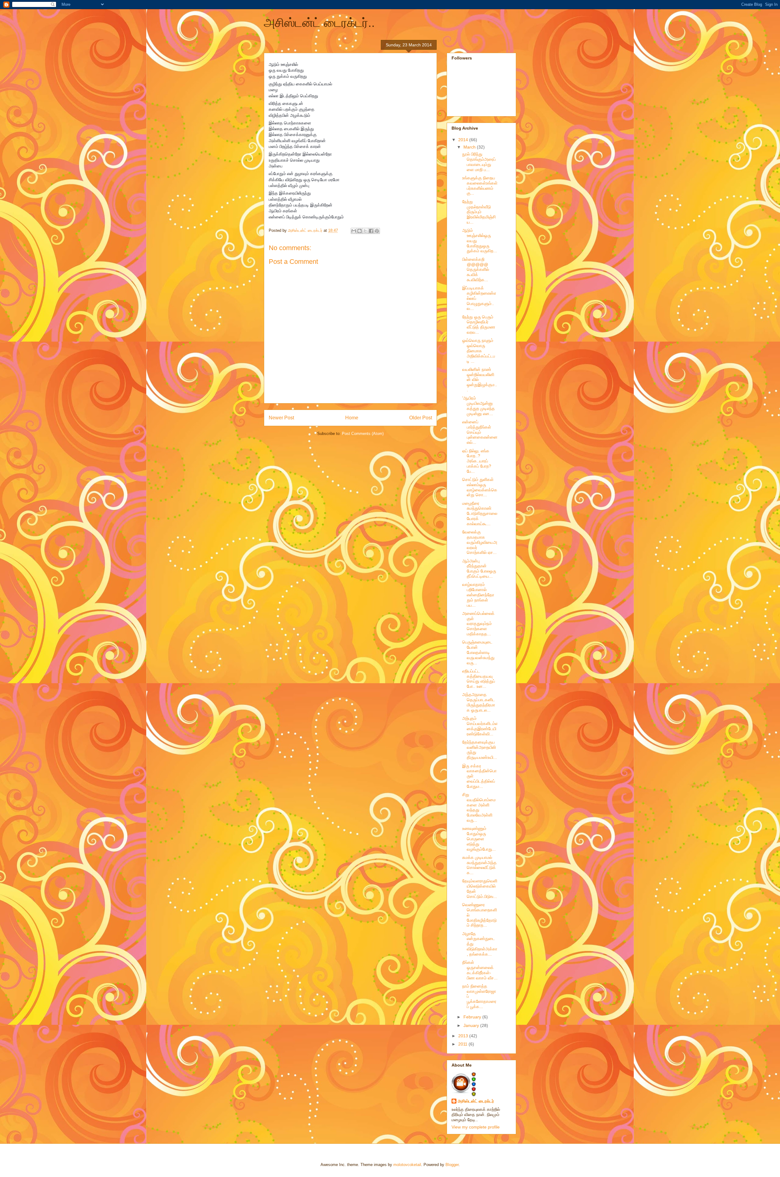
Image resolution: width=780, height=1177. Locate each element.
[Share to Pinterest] (377, 231)
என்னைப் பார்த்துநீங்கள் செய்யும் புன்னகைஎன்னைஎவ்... (480, 432)
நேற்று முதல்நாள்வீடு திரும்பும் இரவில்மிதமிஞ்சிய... (479, 211)
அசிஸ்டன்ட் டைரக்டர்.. (319, 22)
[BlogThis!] (359, 231)
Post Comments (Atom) (363, 433)
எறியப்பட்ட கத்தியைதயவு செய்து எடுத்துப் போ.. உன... (478, 679)
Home (351, 417)
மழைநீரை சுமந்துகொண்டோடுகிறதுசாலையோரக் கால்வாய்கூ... (479, 513)
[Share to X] (365, 231)
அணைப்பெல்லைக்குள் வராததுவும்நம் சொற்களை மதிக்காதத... (478, 623)
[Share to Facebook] (371, 231)
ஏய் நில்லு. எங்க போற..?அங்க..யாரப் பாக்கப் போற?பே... (476, 461)
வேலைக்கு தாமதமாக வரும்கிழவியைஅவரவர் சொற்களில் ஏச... (479, 542)
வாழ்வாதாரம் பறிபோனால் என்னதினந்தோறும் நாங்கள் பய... (478, 594)
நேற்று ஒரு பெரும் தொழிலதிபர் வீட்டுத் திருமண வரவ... (478, 324)
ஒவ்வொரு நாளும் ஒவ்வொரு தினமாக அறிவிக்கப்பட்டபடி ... (478, 350)
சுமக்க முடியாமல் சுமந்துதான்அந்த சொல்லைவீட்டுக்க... (479, 865)
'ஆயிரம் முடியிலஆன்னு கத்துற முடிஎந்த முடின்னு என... (478, 406)
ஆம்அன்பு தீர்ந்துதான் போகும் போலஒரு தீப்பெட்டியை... (479, 568)
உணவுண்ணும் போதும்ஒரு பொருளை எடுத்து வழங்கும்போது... (479, 838)
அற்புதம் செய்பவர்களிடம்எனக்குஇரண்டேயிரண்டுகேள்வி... (480, 726)
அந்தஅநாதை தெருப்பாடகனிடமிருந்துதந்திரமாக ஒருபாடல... (478, 702)
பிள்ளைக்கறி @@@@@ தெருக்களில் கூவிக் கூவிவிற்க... (475, 269)
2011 (463, 1044)
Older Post (420, 417)
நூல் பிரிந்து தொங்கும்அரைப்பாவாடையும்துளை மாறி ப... (479, 162)
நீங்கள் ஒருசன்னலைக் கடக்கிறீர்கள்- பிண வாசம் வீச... (480, 970)
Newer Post (281, 417)
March (470, 147)
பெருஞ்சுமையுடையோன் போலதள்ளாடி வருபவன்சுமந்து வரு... (478, 652)
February (472, 1016)
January (471, 1025)
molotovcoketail (407, 1164)
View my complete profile (476, 1127)
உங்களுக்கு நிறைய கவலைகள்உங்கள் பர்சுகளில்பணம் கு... (480, 185)
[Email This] (354, 231)
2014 (463, 139)
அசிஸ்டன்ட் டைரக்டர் (476, 1101)
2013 (463, 1035)
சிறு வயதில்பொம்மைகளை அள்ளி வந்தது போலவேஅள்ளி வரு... (479, 807)
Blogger (452, 1164)
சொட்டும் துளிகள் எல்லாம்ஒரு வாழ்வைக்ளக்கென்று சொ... (479, 487)
